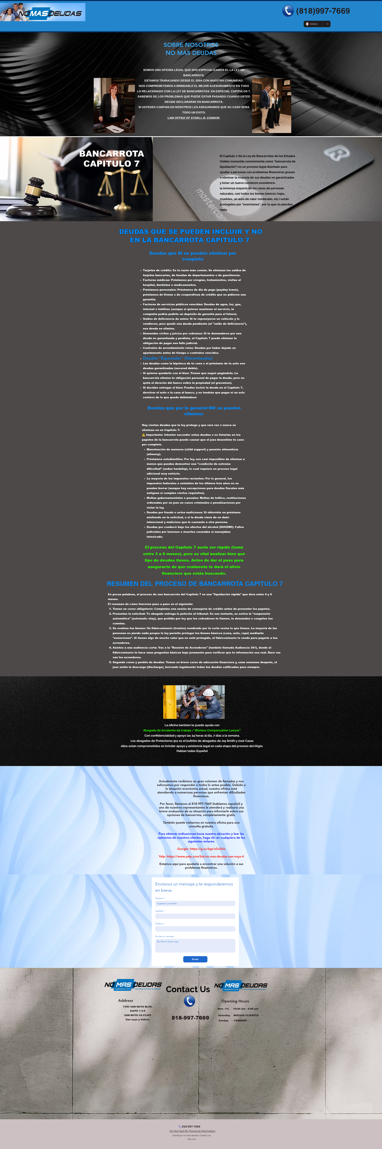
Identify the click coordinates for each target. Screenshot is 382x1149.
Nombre (160, 898)
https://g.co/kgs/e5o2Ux (207, 849)
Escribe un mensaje (165, 936)
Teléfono (160, 923)
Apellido (160, 911)
